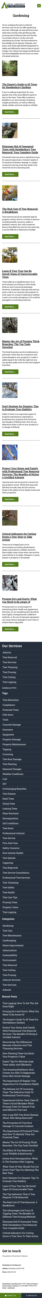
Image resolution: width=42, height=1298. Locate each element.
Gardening (8, 925)
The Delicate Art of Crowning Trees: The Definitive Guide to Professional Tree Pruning (18, 1092)
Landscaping (9, 940)
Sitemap (15, 1286)
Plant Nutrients (11, 813)
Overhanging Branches (14, 788)
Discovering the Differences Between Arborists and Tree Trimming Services (17, 1045)
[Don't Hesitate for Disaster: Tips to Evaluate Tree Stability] (9, 397)
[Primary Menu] (39, 5)
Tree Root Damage (12, 759)
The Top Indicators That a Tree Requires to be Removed (19, 1196)
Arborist (7, 652)
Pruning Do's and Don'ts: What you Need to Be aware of (19, 600)
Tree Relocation (11, 699)
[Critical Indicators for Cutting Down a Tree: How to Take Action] (9, 525)
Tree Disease (9, 793)
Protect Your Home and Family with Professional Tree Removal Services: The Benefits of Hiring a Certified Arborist (20, 473)
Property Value (10, 907)
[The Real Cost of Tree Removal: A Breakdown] (9, 200)
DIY (4, 783)
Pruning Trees (10, 902)
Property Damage (12, 739)
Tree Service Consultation (16, 872)
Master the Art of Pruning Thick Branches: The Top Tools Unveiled (20, 344)
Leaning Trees (10, 808)
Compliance (9, 704)
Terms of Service (32, 1284)
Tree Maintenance (12, 935)
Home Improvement (13, 945)
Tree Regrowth (10, 867)
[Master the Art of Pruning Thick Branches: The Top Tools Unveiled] (9, 332)
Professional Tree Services (16, 877)
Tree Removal (10, 657)
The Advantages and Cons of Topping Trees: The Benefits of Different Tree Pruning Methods (19, 1213)
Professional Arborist (14, 833)
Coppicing (8, 862)
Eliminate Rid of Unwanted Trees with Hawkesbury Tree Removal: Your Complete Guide (20, 149)
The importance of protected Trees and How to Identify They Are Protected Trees (21, 1134)
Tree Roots (8, 828)
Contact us (6, 687)
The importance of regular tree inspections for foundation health (21, 1082)
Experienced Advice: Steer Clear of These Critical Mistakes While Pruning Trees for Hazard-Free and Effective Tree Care (20, 1105)
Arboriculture (10, 950)
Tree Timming (10, 667)
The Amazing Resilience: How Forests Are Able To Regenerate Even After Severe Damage (19, 1072)
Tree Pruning (9, 672)
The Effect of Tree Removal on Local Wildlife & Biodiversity (18, 1152)
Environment (9, 960)
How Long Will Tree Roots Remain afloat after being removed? (20, 1116)
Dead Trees (8, 798)
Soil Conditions (10, 823)
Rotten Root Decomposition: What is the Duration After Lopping (20, 1160)
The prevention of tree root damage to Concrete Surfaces (18, 1124)
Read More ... (10, 112)
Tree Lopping (9, 681)
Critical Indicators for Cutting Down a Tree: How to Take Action (19, 536)
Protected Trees (11, 709)
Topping (7, 749)
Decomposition (10, 818)
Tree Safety (8, 887)
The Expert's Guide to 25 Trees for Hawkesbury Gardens (19, 86)
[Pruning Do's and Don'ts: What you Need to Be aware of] (9, 590)
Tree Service (9, 838)
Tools (5, 719)
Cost (5, 778)
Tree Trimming (10, 882)
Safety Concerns (11, 847)
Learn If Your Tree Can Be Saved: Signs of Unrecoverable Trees (20, 274)
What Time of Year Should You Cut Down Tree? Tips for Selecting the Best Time (21, 1170)
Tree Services (9, 662)
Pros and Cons (10, 843)
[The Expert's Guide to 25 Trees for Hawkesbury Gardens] (9, 75)
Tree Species (9, 857)
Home (4, 1288)
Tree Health (9, 892)
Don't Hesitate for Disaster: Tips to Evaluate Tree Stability (20, 408)
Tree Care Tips (10, 897)
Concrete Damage (12, 724)
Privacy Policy (7, 1286)
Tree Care (7, 930)
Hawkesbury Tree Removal (11, 1284)
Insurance (8, 729)
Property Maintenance (14, 744)
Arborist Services (11, 979)
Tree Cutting (9, 677)
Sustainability (10, 955)
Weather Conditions (13, 773)
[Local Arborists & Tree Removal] (13, 8)
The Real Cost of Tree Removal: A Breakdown (20, 210)
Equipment (8, 734)
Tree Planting (10, 764)
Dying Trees (9, 803)
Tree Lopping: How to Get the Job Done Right (20, 1005)
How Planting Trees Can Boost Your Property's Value (18, 1055)
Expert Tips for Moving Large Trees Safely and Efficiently (18, 1063)
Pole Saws (8, 714)
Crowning (8, 754)
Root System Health (13, 852)
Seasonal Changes (12, 768)
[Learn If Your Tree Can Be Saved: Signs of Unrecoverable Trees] (9, 262)
